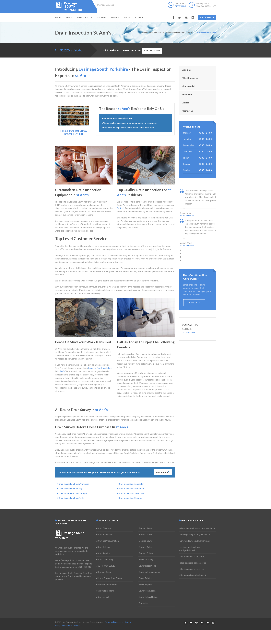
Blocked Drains (145, 534)
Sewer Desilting (146, 559)
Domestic (187, 94)
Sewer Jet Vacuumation (150, 572)
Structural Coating (106, 591)
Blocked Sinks (145, 547)
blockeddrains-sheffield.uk (192, 556)
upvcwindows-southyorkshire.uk (195, 541)
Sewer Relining (145, 578)
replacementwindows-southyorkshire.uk (190, 549)
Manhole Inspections (107, 584)
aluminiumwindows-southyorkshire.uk (197, 528)
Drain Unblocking (105, 559)
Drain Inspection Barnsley (70, 488)
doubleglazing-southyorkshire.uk (195, 534)
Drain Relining (104, 547)
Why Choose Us (84, 17)
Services (101, 17)
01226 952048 (180, 6)
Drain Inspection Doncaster (131, 484)
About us (186, 70)
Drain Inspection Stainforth (71, 498)
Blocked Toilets (146, 553)
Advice (127, 17)
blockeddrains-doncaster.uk (193, 563)
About (69, 17)
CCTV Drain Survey (106, 566)
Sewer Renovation (147, 591)
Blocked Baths (145, 528)
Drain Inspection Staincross (131, 493)
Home (58, 17)
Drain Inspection (105, 534)
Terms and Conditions (114, 622)
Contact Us (162, 472)
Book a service (207, 17)
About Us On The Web (71, 626)
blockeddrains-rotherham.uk (193, 575)
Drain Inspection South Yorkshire (74, 484)
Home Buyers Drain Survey (110, 578)
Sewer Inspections (147, 566)
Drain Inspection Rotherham (131, 488)
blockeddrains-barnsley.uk (192, 569)
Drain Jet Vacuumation (108, 541)
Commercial (188, 86)
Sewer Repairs (145, 584)
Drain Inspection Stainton (130, 498)
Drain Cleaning (104, 528)
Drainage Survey (105, 572)
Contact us (187, 111)
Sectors (115, 17)
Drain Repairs (104, 553)
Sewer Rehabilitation (148, 597)
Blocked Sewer (145, 541)
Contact (139, 17)
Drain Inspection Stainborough (73, 493)
